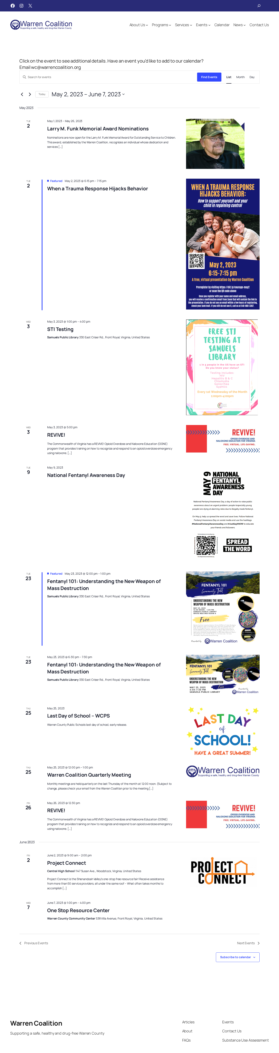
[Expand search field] (259, 5)
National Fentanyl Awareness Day (86, 475)
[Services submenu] (191, 25)
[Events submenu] (209, 25)
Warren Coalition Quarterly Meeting (89, 774)
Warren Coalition (36, 1023)
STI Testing (60, 329)
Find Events (209, 77)
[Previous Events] (21, 94)
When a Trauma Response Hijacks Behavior (97, 188)
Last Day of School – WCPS (78, 715)
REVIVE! (56, 434)
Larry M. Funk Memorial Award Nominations (98, 128)
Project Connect (66, 862)
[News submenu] (244, 25)
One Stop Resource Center (78, 910)
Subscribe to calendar (235, 957)
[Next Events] (29, 94)
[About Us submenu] (147, 25)
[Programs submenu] (170, 25)
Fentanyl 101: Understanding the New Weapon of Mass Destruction (104, 584)
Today (42, 94)
